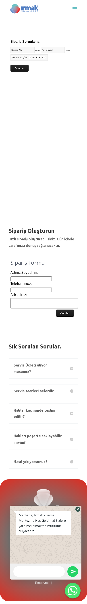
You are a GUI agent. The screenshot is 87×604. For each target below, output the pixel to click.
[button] (77, 509)
